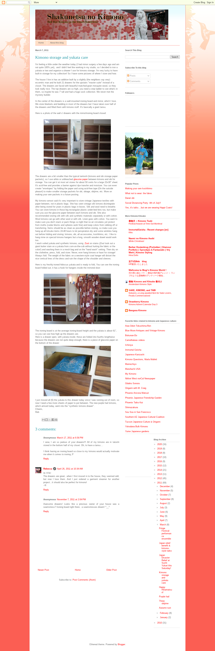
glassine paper (81, 179)
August (163, 503)
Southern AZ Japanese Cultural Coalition (144, 417)
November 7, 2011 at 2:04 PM (71, 499)
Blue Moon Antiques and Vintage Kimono (145, 330)
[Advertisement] (142, 456)
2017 (160, 457)
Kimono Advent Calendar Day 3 (143, 304)
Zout (87, 243)
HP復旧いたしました (138, 264)
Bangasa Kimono (137, 310)
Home (41, 43)
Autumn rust (165, 608)
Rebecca (47, 468)
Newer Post (43, 570)
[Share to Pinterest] (56, 419)
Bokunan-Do (131, 335)
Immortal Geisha (133, 350)
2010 (160, 622)
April (162, 520)
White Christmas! (136, 241)
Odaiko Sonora (132, 383)
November (165, 490)
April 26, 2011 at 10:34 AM (70, 468)
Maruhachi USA (132, 369)
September (165, 499)
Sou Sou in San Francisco (138, 412)
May (162, 516)
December (165, 486)
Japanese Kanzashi (134, 354)
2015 (160, 465)
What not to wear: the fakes (138, 193)
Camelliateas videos (135, 340)
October (164, 494)
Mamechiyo (130, 364)
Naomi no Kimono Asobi (141, 238)
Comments (134, 81)
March (163, 524)
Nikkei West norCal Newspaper (140, 378)
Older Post (111, 570)
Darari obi (129, 198)
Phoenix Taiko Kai (134, 402)
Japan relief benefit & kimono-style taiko (165, 547)
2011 (160, 482)
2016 (160, 461)
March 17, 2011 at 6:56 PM (70, 437)
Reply (46, 458)
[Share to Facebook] (53, 419)
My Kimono (130, 374)
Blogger (121, 644)
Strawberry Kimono (139, 301)
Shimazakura (131, 407)
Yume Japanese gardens (137, 431)
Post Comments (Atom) (84, 580)
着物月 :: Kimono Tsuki (140, 221)
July (162, 507)
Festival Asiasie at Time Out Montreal (145, 224)
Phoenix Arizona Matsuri (137, 393)
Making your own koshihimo (138, 188)
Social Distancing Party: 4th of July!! (143, 203)
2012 (160, 478)
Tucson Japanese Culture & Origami (142, 422)
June (162, 512)
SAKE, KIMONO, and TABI (142, 290)
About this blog (57, 43)
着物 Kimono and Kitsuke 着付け (145, 281)
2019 (160, 448)
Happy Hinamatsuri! (165, 590)
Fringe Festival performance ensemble (165, 533)
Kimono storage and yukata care (164, 577)
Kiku (131, 232)
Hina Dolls (133, 255)
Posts (132, 75)
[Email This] (43, 419)
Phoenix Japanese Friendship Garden (143, 398)
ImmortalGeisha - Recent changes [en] (148, 229)
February (164, 613)
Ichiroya (129, 345)
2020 (160, 444)
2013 (160, 474)
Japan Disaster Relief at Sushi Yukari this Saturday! (165, 561)
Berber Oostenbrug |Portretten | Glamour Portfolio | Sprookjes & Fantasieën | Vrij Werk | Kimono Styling (150, 250)
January (164, 617)
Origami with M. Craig (135, 388)
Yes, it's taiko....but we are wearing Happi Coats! (148, 207)
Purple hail (164, 596)
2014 (160, 470)
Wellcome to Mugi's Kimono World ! (147, 270)
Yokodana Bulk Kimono (136, 426)
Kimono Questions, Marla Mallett (141, 359)
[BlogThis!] (46, 419)
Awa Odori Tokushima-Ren (138, 326)
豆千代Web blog (138, 261)
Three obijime (163, 602)
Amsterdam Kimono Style (140, 284)
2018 (160, 453)
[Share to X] (49, 419)
